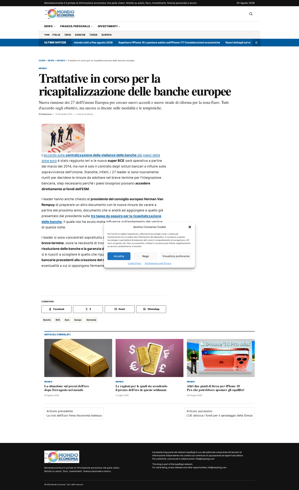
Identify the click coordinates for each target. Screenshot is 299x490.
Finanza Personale (75, 26)
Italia (56, 34)
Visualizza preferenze (176, 256)
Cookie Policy (134, 263)
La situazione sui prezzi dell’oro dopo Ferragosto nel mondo (66, 388)
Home (42, 60)
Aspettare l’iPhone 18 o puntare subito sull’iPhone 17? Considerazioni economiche (159, 42)
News (48, 26)
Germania (91, 320)
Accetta (119, 256)
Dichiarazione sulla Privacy (158, 263)
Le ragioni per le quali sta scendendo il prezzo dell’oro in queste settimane (141, 388)
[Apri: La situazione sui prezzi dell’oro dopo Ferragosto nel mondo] (78, 358)
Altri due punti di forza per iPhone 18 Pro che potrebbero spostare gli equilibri (215, 388)
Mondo (61, 60)
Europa (107, 34)
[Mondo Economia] (61, 457)
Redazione (46, 114)
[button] (190, 227)
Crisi (68, 34)
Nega (145, 256)
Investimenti (107, 26)
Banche (80, 34)
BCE (58, 320)
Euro (67, 320)
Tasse (93, 34)
